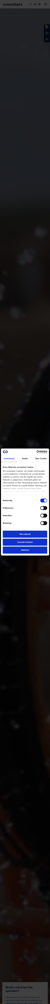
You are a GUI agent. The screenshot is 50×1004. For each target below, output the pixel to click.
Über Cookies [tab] (41, 458)
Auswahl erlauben (25, 542)
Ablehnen (25, 550)
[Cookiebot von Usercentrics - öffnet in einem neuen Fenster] (36, 451)
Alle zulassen (25, 534)
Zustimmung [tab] (9, 458)
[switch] (43, 508)
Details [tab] (25, 458)
